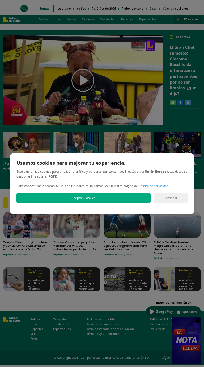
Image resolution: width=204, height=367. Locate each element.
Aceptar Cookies (83, 198)
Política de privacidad (153, 186)
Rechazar (170, 198)
